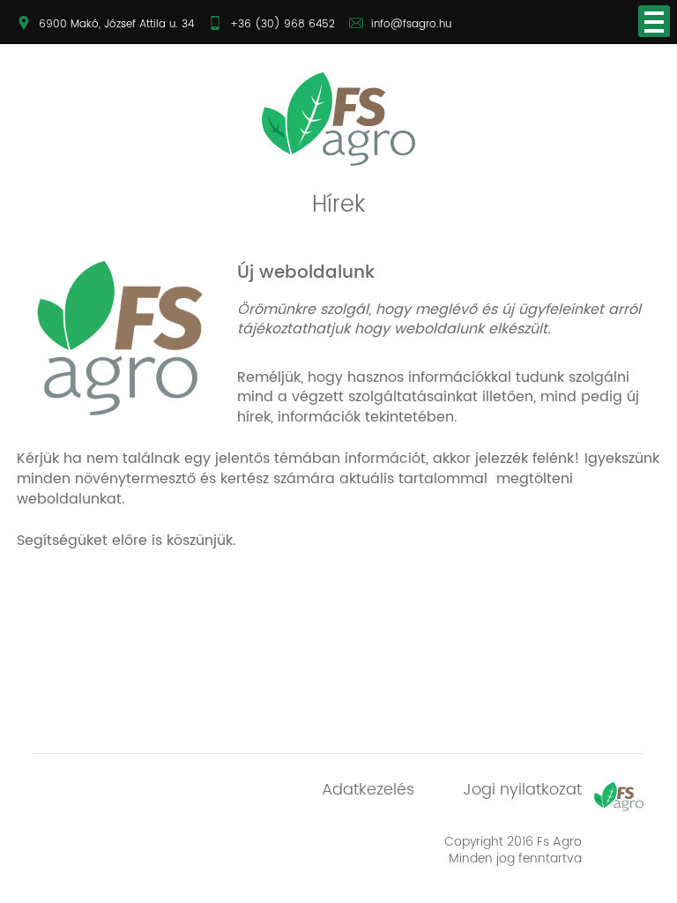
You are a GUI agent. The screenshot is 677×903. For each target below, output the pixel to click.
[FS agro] (338, 119)
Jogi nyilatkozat (522, 789)
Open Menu (654, 21)
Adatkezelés (368, 789)
